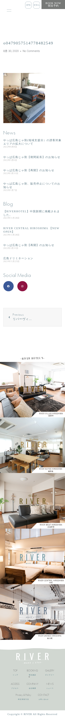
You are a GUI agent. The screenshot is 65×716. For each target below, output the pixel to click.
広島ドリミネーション (18, 258)
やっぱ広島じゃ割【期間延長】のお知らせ (31, 157)
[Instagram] (22, 286)
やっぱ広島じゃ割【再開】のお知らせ (28, 170)
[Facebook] (8, 286)
